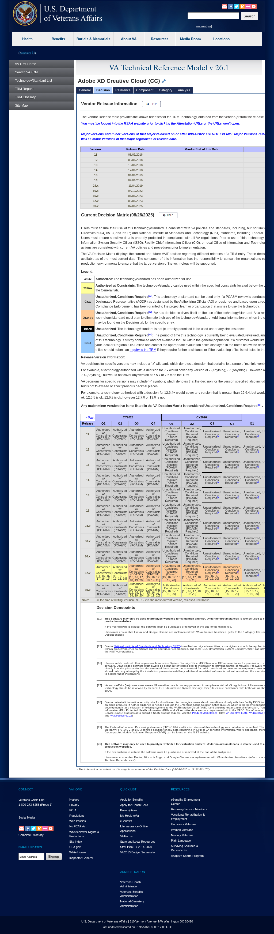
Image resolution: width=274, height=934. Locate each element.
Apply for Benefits (131, 799)
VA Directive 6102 (121, 715)
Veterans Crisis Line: (31, 799)
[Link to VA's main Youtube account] (254, 6)
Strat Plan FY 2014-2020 (136, 847)
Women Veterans (182, 829)
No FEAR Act (77, 826)
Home (25, 64)
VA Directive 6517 (259, 712)
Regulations (77, 815)
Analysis (184, 90)
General (85, 90)
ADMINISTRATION (132, 871)
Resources (159, 39)
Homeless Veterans (183, 824)
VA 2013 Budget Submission (138, 852)
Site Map (21, 105)
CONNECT (25, 789)
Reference (123, 90)
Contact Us (27, 53)
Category (165, 90)
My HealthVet (129, 815)
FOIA (72, 810)
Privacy (74, 805)
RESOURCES (180, 789)
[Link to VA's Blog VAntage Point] (242, 6)
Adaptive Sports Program (187, 855)
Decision (103, 90)
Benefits (58, 39)
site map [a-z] (204, 26)
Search (26, 72)
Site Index (75, 841)
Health (27, 39)
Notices (74, 799)
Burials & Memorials (93, 39)
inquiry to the (143, 350)
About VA (128, 39)
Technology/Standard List (33, 80)
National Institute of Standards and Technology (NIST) (147, 646)
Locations (221, 39)
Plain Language (181, 840)
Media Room (190, 39)
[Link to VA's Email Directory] (224, 6)
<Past (90, 417)
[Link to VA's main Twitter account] (236, 6)
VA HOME (75, 789)
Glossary (25, 97)
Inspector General (81, 858)
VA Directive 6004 (237, 712)
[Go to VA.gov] (57, 13)
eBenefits (126, 821)
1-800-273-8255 (28, 804)
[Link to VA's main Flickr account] (248, 6)
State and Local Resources (137, 841)
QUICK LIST (128, 789)
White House (77, 852)
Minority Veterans (182, 835)
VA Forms (126, 836)
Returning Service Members (189, 809)
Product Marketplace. (205, 712)
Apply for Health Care (134, 805)
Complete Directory (31, 835)
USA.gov (75, 847)
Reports (24, 89)
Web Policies (77, 821)
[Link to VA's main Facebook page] (230, 6)
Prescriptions (128, 810)
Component (144, 90)
